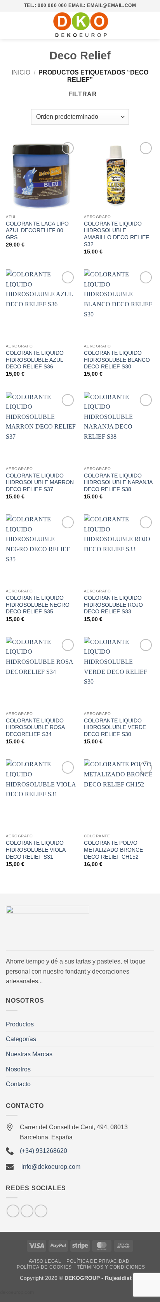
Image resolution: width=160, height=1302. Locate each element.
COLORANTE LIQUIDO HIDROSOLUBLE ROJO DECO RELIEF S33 (113, 605)
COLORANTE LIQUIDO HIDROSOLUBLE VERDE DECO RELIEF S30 (115, 727)
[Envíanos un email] (27, 1211)
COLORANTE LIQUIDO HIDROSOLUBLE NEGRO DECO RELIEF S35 (38, 605)
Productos (20, 1024)
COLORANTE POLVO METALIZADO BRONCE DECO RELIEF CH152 (113, 849)
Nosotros (18, 1069)
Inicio (21, 72)
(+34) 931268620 (43, 1150)
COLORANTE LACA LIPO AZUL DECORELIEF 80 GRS (37, 230)
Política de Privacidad (97, 1261)
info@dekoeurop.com (50, 1166)
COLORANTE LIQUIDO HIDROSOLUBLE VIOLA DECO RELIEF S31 (35, 849)
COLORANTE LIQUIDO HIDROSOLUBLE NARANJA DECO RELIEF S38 (118, 482)
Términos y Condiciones (111, 1267)
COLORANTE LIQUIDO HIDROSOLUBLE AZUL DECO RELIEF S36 (35, 360)
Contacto (18, 1084)
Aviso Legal (45, 1261)
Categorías (21, 1039)
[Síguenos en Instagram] (13, 1211)
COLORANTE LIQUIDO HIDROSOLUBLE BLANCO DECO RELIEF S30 (117, 360)
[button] (10, 25)
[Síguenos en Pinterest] (41, 1211)
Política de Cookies (44, 1267)
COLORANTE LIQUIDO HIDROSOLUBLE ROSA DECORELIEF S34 (35, 727)
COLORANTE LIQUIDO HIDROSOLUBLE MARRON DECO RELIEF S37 (40, 482)
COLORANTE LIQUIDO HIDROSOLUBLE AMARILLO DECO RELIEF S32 (116, 234)
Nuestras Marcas (29, 1054)
